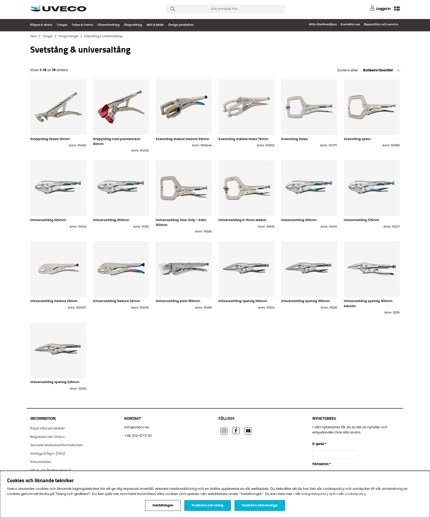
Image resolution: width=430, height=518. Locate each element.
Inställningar (163, 505)
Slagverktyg (133, 24)
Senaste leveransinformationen (56, 445)
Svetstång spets (357, 139)
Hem (33, 36)
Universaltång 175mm (361, 220)
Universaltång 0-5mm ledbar (242, 220)
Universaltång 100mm (48, 220)
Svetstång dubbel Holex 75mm (243, 139)
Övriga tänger (68, 36)
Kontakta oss (350, 24)
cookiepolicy (355, 494)
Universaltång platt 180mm (178, 301)
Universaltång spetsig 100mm (242, 301)
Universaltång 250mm (111, 220)
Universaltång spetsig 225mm (55, 382)
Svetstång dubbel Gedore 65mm (182, 139)
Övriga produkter (181, 24)
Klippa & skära (41, 24)
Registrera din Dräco (47, 437)
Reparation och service (381, 24)
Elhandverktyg (109, 24)
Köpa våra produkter (47, 428)
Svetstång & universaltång (103, 36)
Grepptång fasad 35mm (50, 139)
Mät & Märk (155, 24)
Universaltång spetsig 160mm (305, 301)
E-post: (319, 444)
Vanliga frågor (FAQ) (47, 453)
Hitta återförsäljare (323, 24)
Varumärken (40, 462)
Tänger (62, 24)
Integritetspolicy (314, 494)
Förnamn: (321, 464)
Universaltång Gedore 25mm (53, 301)
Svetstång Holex (294, 139)
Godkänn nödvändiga (260, 505)
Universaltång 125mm (299, 220)
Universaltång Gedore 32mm (116, 301)
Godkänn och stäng (208, 505)
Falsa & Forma (82, 24)
